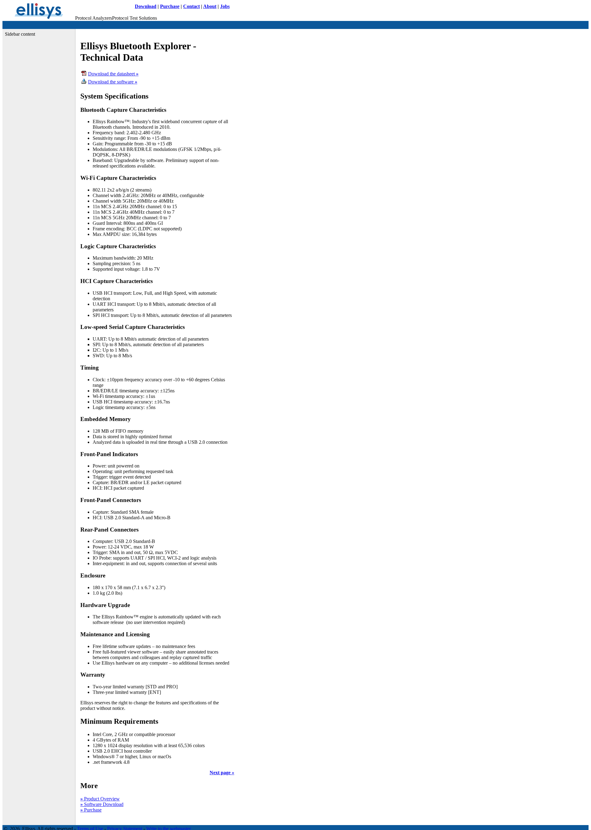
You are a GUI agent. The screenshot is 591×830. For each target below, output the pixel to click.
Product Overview (100, 798)
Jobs (225, 6)
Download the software (112, 81)
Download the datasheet (113, 73)
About (209, 6)
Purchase (169, 6)
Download (145, 6)
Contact (191, 6)
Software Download (101, 804)
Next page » (222, 772)
